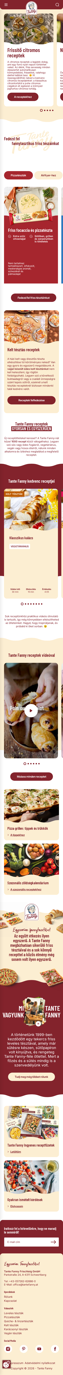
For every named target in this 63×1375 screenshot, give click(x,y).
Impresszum (15, 1363)
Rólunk (8, 1296)
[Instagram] (8, 1349)
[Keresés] (57, 5)
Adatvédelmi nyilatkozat (40, 1363)
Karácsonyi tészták (16, 1329)
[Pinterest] (24, 1349)
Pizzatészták (12, 1317)
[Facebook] (55, 1349)
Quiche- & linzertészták (18, 1321)
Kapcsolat (10, 1300)
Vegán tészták (13, 1333)
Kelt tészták (11, 1325)
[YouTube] (39, 1349)
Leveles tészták (14, 1313)
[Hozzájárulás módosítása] (7, 1364)
